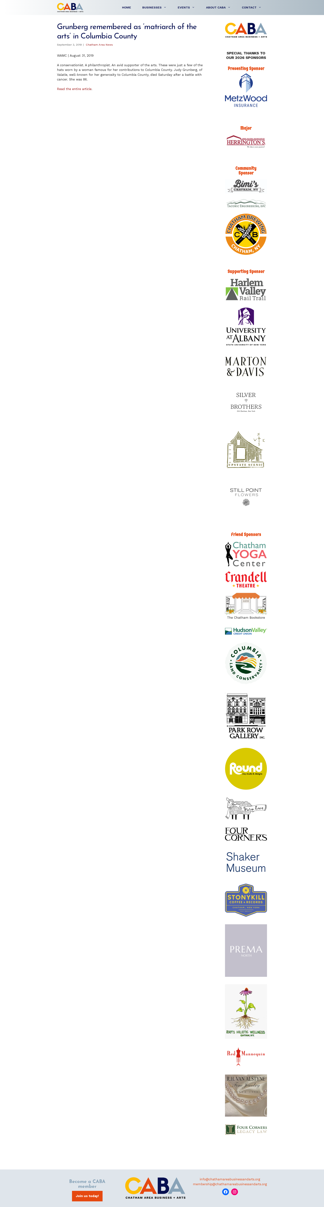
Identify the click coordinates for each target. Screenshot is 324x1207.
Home (126, 7)
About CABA (216, 7)
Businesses (152, 7)
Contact (249, 7)
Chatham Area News (99, 44)
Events (184, 7)
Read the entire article (74, 89)
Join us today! (87, 1196)
